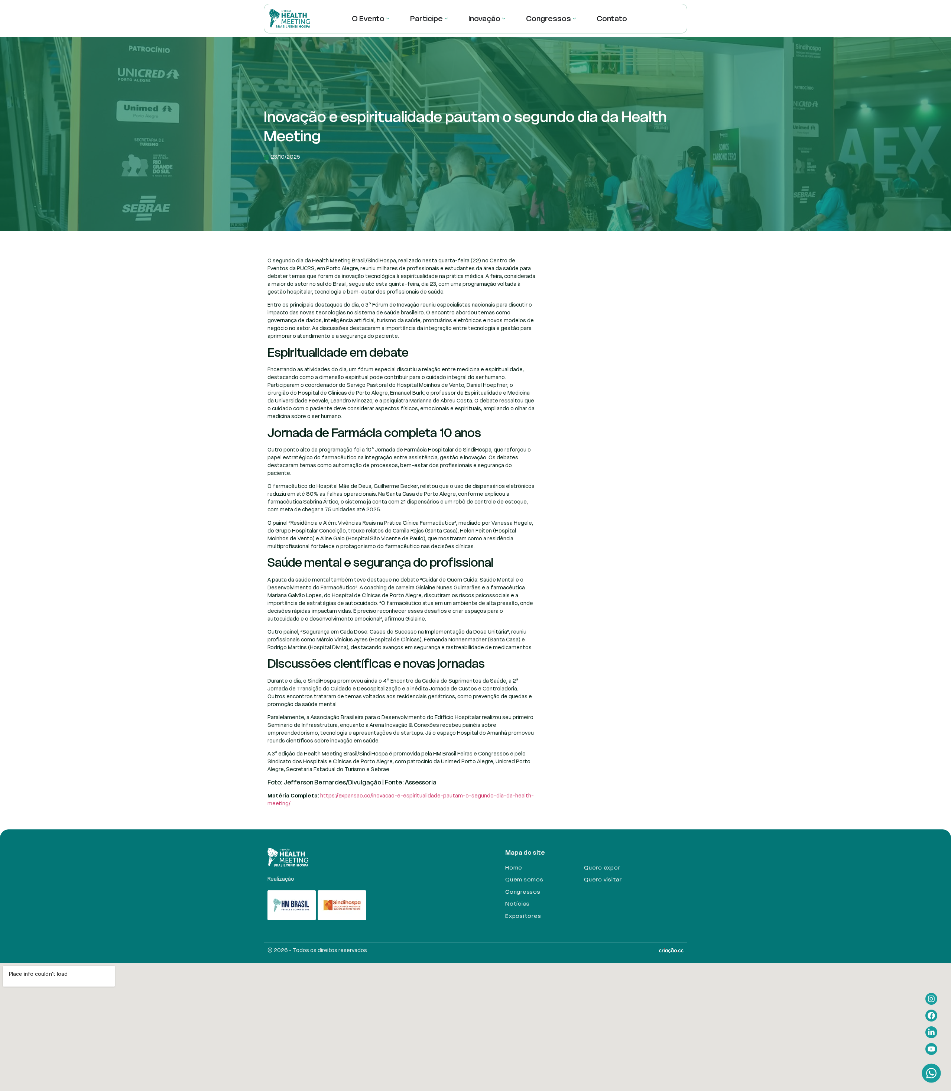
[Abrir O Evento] (387, 18)
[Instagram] (931, 999)
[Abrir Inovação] (503, 18)
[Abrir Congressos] (574, 18)
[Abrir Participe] (446, 18)
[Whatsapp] (931, 1073)
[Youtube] (931, 1049)
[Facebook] (931, 1016)
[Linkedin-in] (931, 1032)
